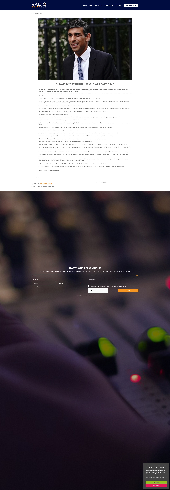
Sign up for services (131, 5)
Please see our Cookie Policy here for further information (156, 478)
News (91, 5)
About (85, 5)
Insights (107, 5)
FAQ (112, 5)
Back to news (38, 13)
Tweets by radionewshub (101, 182)
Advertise (98, 5)
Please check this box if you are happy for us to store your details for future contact (108, 286)
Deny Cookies (156, 485)
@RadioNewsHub (46, 184)
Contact (119, 5)
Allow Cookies (156, 482)
